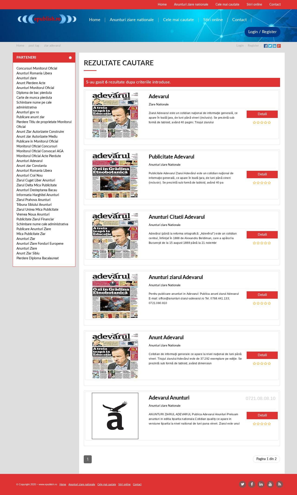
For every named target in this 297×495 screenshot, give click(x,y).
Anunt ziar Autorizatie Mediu (37, 136)
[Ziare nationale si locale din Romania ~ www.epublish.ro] (46, 19)
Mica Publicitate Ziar (30, 234)
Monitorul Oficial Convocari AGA (39, 151)
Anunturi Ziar (25, 239)
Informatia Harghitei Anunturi (37, 195)
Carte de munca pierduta (34, 97)
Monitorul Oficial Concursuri (36, 146)
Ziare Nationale (159, 104)
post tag (34, 45)
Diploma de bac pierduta (34, 93)
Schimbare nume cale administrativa (42, 224)
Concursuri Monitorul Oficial (36, 68)
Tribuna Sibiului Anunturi (34, 204)
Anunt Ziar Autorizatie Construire (40, 131)
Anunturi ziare (26, 78)
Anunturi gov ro (27, 112)
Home (20, 45)
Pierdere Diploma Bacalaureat (37, 258)
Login (240, 45)
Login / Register (262, 32)
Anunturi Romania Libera (34, 73)
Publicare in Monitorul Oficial (37, 141)
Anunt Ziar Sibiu (27, 253)
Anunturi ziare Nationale (165, 164)
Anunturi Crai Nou (29, 175)
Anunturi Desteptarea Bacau (36, 190)
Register (253, 45)
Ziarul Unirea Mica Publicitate (37, 209)
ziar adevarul (52, 45)
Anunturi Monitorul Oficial (35, 88)
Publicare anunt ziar (30, 117)
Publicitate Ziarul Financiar (35, 219)
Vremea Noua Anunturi (32, 214)
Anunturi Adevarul (29, 161)
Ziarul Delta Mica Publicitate (36, 185)
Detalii (262, 114)
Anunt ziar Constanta (31, 166)
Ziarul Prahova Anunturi (33, 200)
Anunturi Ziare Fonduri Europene (39, 243)
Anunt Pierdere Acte (30, 83)
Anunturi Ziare (26, 248)
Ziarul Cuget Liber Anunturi (35, 180)
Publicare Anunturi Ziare (33, 229)
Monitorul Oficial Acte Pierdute (38, 156)
